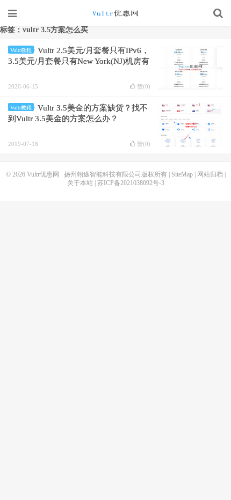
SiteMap (182, 174)
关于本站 (80, 183)
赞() (143, 87)
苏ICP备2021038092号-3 (130, 183)
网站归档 (210, 174)
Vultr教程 (21, 50)
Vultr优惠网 (115, 13)
